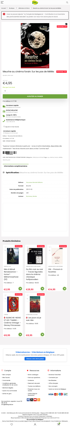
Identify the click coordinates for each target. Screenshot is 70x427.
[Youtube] (35, 399)
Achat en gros (6, 393)
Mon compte (6, 375)
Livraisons (31, 380)
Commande (6, 380)
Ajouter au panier (35, 96)
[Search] (67, 2)
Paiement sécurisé (34, 383)
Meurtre (5, 160)
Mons (34, 421)
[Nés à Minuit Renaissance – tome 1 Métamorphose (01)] (13, 256)
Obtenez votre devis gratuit (35, 358)
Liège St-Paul (27, 421)
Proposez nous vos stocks (34, 390)
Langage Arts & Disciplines (33, 266)
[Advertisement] (35, 217)
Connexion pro (53, 377)
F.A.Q (58, 418)
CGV (34, 414)
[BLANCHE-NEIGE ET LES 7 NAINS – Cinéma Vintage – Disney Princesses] (13, 304)
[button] (66, 24)
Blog (12, 418)
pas (9, 160)
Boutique (11, 8)
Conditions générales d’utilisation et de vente (10, 384)
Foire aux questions (34, 377)
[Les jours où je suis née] (35, 304)
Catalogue (49, 416)
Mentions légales (7, 388)
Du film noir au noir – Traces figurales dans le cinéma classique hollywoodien (34, 274)
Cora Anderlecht (45, 421)
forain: (56, 157)
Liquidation (17, 418)
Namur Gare (5, 421)
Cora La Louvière (18, 421)
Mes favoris (6, 377)
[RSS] (38, 399)
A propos (20, 416)
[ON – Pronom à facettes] (57, 256)
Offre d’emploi (53, 383)
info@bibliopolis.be (7, 404)
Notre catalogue (33, 375)
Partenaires (42, 416)
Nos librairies (52, 380)
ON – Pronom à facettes (55, 270)
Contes (6, 314)
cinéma (51, 157)
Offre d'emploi (25, 418)
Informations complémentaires (15, 166)
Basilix (11, 421)
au (48, 157)
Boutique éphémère (35, 418)
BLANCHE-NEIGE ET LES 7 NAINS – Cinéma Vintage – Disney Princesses (12, 321)
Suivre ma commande (9, 391)
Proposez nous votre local (49, 418)
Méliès (60, 157)
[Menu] (2, 2)
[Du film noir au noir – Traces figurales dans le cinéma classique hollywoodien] (35, 256)
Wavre (38, 421)
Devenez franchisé (55, 375)
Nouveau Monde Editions (34, 182)
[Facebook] (28, 399)
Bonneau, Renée (31, 196)
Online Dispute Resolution (32, 394)
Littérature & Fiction (24, 8)
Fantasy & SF (7, 266)
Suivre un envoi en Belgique (57, 389)
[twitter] (31, 399)
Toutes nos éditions (34, 386)
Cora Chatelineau (56, 421)
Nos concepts (53, 386)
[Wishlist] (12, 424)
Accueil (3, 8)
